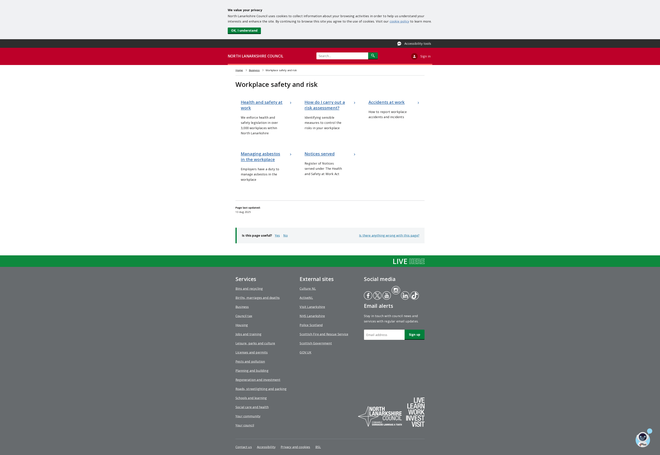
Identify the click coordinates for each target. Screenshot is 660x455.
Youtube (386, 296)
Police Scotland (311, 325)
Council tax (243, 316)
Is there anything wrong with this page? (389, 235)
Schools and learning (251, 398)
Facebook (368, 296)
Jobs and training (248, 334)
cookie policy (399, 21)
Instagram (396, 290)
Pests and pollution (250, 361)
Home (239, 70)
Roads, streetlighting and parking (261, 389)
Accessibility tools (417, 43)
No (285, 235)
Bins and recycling (249, 288)
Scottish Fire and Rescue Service (324, 334)
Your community (248, 416)
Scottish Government (316, 343)
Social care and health (252, 407)
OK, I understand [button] (244, 30)
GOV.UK (305, 352)
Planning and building (251, 371)
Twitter (376, 296)
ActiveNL (306, 298)
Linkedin (404, 296)
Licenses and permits (251, 352)
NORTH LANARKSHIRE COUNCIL (255, 56)
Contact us (243, 447)
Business (254, 70)
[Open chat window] (644, 437)
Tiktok (414, 296)
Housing (241, 325)
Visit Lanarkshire (312, 307)
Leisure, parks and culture (255, 343)
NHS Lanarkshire (312, 316)
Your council (244, 425)
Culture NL (308, 288)
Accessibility (266, 447)
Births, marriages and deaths (257, 298)
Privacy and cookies (295, 447)
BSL (318, 447)
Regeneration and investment (257, 380)
